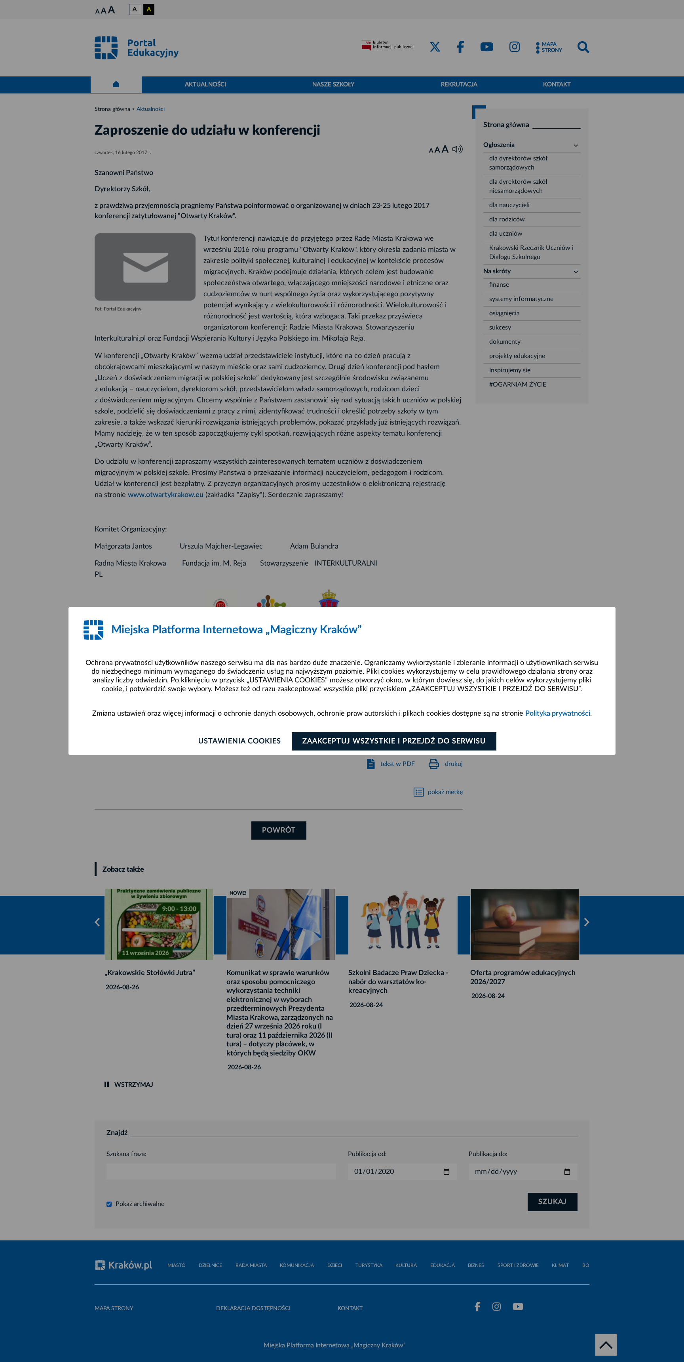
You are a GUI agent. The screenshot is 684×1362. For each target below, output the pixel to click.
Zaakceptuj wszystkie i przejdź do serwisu (394, 741)
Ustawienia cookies (239, 741)
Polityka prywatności (557, 713)
